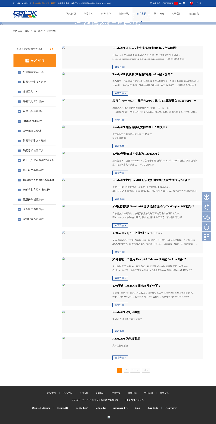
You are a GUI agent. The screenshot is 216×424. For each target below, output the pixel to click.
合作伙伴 (83, 393)
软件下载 (132, 393)
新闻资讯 (100, 393)
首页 (27, 31)
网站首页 (51, 393)
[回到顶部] (206, 197)
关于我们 (148, 393)
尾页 (146, 370)
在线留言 (164, 393)
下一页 (135, 370)
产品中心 (67, 393)
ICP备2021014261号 (134, 400)
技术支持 (38, 31)
